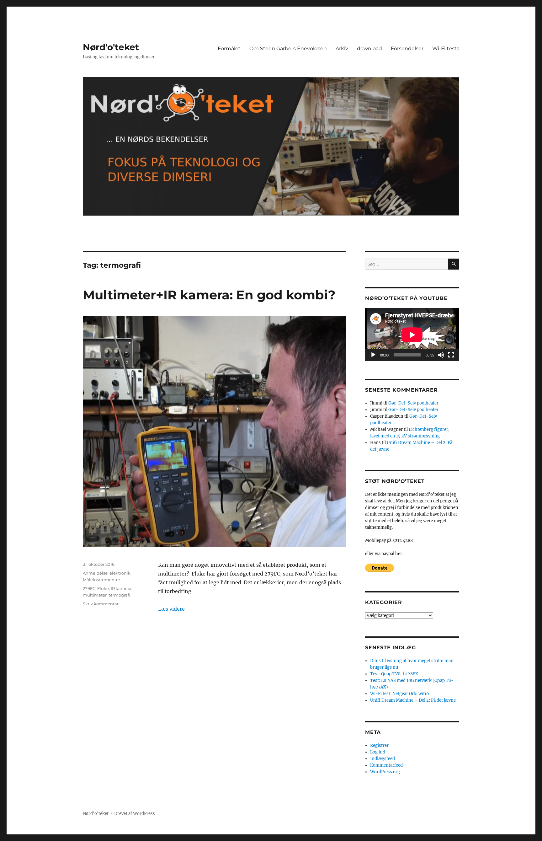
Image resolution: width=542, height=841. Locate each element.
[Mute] (441, 355)
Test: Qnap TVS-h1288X (394, 674)
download (369, 48)
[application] (412, 334)
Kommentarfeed (386, 765)
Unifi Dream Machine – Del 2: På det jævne (413, 700)
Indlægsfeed (382, 758)
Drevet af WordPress (134, 813)
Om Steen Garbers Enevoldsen (288, 48)
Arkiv (342, 48)
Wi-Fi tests (445, 48)
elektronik (119, 573)
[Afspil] (373, 355)
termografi (119, 594)
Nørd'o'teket (111, 47)
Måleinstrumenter (101, 579)
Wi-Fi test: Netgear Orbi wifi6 (399, 693)
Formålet (229, 48)
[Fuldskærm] (451, 355)
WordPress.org (385, 771)
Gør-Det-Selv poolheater (413, 403)
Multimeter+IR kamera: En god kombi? (209, 295)
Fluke (103, 588)
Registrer (379, 745)
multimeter (95, 594)
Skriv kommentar (101, 603)
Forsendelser (407, 48)
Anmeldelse (95, 573)
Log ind (377, 752)
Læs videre (171, 609)
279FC (89, 588)
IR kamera (121, 588)
